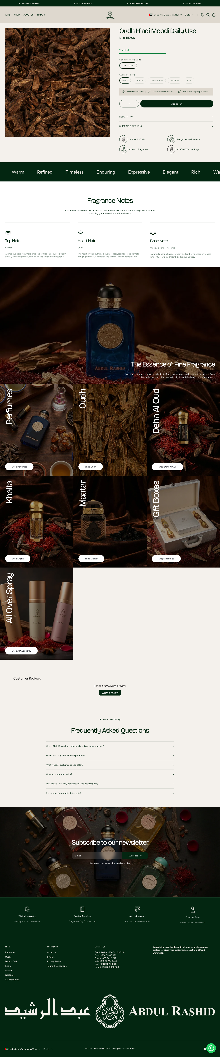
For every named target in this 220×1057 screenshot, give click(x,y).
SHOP (17, 15)
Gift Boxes (10, 975)
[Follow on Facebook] (204, 1049)
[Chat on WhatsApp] (211, 1048)
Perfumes (10, 952)
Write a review (110, 692)
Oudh (8, 957)
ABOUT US (28, 15)
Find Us (50, 957)
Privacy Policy (54, 961)
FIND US (41, 15)
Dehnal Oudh (11, 961)
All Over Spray (12, 979)
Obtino (132, 1048)
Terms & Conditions (57, 966)
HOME (7, 15)
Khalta (8, 966)
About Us (51, 952)
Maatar (8, 970)
